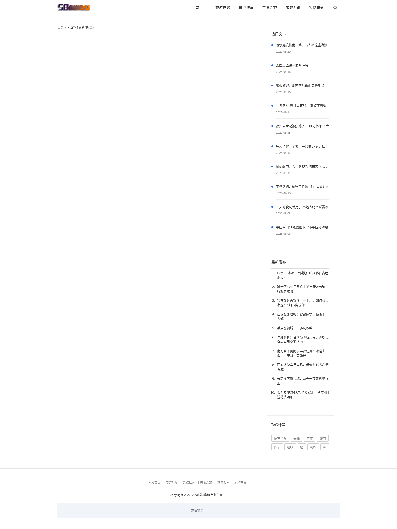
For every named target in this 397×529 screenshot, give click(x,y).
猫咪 (290, 447)
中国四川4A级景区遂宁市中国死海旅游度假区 (302, 228)
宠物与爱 (316, 7)
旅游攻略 (222, 7)
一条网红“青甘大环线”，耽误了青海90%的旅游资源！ (301, 106)
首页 (199, 7)
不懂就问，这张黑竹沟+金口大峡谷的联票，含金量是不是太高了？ (302, 187)
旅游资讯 (293, 7)
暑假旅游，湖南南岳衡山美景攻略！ (301, 85)
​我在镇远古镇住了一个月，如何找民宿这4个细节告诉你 (303, 302)
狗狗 (313, 447)
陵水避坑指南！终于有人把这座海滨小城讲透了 (301, 46)
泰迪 (296, 438)
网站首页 (154, 482)
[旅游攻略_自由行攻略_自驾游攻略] (75, 7)
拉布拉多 (280, 438)
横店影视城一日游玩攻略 (294, 328)
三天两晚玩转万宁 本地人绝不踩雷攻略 (302, 208)
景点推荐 (246, 7)
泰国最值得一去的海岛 (292, 65)
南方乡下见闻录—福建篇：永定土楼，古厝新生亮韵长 (301, 353)
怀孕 (277, 447)
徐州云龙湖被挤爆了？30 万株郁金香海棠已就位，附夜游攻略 (302, 127)
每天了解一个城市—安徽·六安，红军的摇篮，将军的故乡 (302, 147)
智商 (323, 438)
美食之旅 (269, 7)
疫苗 (309, 438)
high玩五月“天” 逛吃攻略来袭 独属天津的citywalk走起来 (302, 167)
